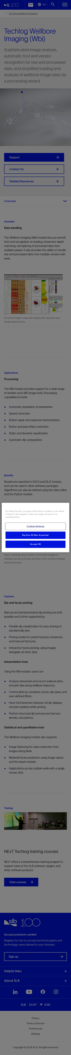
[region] (35, 527)
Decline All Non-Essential (35, 535)
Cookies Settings (35, 526)
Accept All (35, 544)
